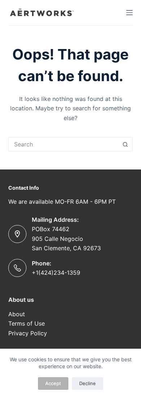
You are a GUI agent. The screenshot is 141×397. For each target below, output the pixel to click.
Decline (87, 383)
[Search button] (125, 144)
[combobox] (63, 144)
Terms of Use (26, 323)
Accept (53, 383)
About (17, 314)
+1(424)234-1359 (56, 272)
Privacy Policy (27, 333)
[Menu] (129, 12)
